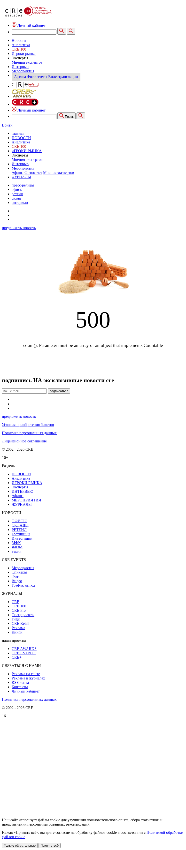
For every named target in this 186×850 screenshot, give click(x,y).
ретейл (17, 194)
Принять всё (49, 845)
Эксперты (20, 487)
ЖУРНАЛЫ (22, 504)
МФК (16, 543)
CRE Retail (20, 623)
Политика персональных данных (29, 433)
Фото (16, 576)
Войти (7, 125)
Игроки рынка (24, 54)
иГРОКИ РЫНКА (27, 151)
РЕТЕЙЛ (19, 530)
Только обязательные (20, 845)
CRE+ (17, 657)
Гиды (16, 619)
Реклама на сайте (26, 674)
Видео (17, 581)
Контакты (20, 687)
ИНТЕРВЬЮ (22, 491)
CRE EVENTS (24, 653)
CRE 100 (19, 49)
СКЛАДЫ (20, 525)
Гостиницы (21, 534)
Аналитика (21, 45)
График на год (23, 585)
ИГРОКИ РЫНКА (27, 483)
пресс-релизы (23, 185)
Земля (16, 551)
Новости (19, 40)
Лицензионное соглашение (24, 441)
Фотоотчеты (37, 77)
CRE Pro (19, 610)
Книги (17, 632)
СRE (15, 602)
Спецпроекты (23, 615)
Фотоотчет (33, 173)
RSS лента (20, 682)
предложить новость (19, 228)
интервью (20, 203)
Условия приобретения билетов (28, 425)
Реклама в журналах (28, 678)
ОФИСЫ (19, 521)
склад (16, 198)
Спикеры (19, 572)
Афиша (20, 77)
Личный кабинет (31, 110)
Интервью (20, 67)
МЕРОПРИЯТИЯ (26, 500)
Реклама (18, 628)
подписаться (59, 391)
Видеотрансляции (63, 77)
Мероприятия (23, 71)
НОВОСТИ (21, 138)
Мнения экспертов (27, 62)
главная (18, 133)
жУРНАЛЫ (21, 177)
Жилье (17, 547)
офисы (17, 189)
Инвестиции (22, 538)
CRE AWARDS (24, 649)
